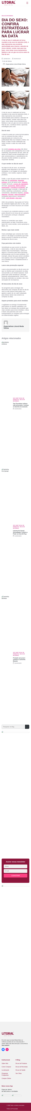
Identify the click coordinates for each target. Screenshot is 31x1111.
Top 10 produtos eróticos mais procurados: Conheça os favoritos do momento (21, 405)
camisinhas (13, 180)
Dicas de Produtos (18, 399)
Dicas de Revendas (7, 15)
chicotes (11, 194)
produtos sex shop (14, 149)
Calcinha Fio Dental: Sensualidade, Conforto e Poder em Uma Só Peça (20, 532)
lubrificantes (6, 187)
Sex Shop (15, 398)
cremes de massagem (20, 184)
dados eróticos (21, 186)
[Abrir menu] (27, 2)
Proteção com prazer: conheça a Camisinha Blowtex (19, 659)
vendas (26, 193)
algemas (4, 194)
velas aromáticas (20, 194)
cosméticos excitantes (17, 187)
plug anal (18, 198)
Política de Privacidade (12, 1108)
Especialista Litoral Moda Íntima (16, 64)
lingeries (24, 182)
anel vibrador (10, 198)
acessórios (11, 186)
